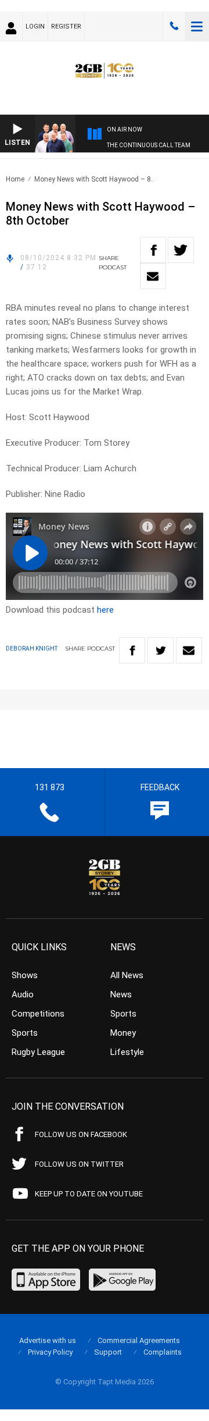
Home (15, 179)
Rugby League (38, 1052)
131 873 (174, 26)
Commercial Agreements (139, 1340)
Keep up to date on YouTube (89, 1193)
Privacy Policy (50, 1352)
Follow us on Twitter (79, 1164)
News (121, 994)
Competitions (38, 1013)
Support (108, 1352)
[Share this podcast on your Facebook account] (153, 250)
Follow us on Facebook (81, 1134)
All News (126, 975)
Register (66, 26)
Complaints (162, 1352)
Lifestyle (127, 1052)
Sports (25, 1033)
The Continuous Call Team (148, 145)
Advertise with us (47, 1340)
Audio (23, 994)
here (105, 610)
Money (123, 1033)
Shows (25, 975)
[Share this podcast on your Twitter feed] (181, 250)
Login (35, 26)
